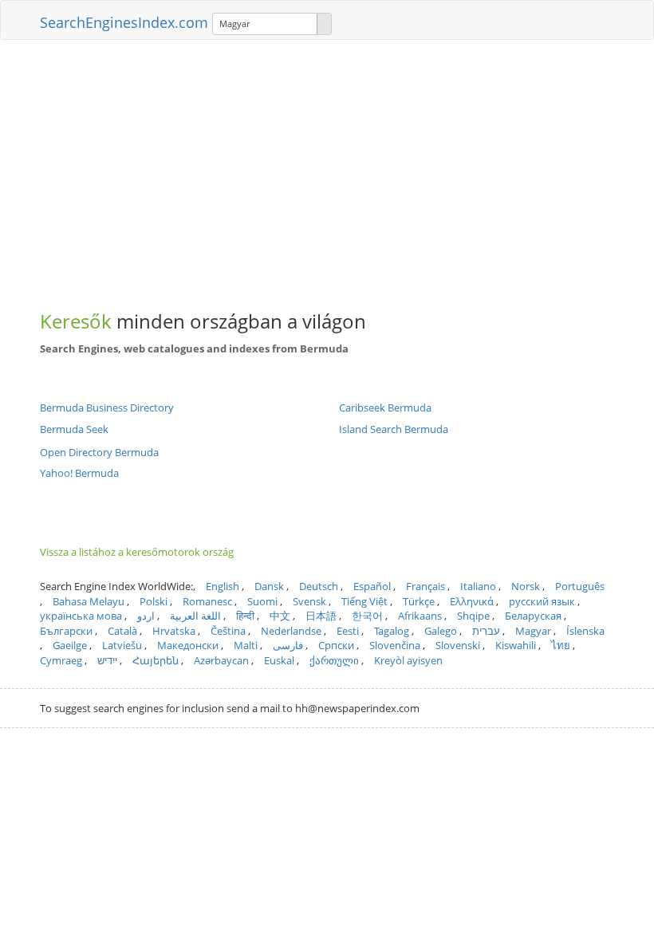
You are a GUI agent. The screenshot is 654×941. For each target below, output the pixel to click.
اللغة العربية (195, 615)
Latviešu (122, 645)
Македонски (188, 645)
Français (425, 586)
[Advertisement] (327, 167)
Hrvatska (173, 631)
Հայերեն (155, 660)
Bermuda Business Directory (107, 407)
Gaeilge (70, 645)
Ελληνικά (472, 601)
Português (580, 586)
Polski (153, 601)
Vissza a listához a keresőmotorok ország (137, 552)
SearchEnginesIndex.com (124, 22)
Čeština (228, 631)
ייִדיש (107, 660)
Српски (336, 645)
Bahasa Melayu (88, 601)
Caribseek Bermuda (385, 407)
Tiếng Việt (364, 601)
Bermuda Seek (74, 429)
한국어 (367, 615)
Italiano (478, 586)
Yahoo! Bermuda (79, 473)
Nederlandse (291, 631)
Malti (246, 645)
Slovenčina (394, 645)
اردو (146, 615)
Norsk (525, 586)
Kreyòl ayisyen (408, 660)
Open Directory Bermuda (99, 452)
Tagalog (391, 631)
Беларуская (533, 615)
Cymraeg (61, 660)
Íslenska (585, 631)
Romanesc (207, 601)
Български (66, 631)
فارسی (288, 645)
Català (122, 631)
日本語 (321, 615)
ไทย (560, 645)
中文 (280, 615)
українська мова (81, 615)
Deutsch (318, 586)
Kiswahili (515, 645)
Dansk (269, 586)
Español (372, 586)
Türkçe (419, 601)
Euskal (279, 660)
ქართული (334, 660)
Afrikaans (420, 615)
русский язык (542, 601)
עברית (486, 631)
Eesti (348, 631)
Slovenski (457, 645)
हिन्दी (245, 615)
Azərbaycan (221, 660)
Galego (440, 631)
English (222, 586)
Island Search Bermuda (393, 429)
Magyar (533, 631)
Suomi (262, 601)
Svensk (309, 601)
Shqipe (473, 615)
